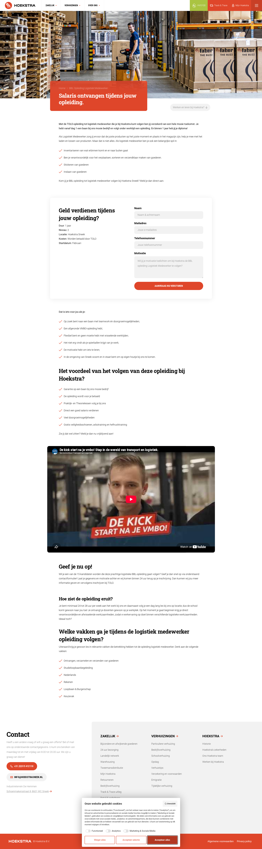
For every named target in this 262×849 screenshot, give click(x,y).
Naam (138, 208)
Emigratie (156, 779)
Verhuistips (157, 767)
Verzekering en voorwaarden (166, 773)
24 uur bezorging (109, 749)
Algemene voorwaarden (221, 841)
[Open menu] (256, 5)
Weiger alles (100, 840)
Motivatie (140, 253)
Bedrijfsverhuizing (110, 785)
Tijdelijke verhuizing (161, 785)
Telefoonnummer (144, 238)
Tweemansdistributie (111, 767)
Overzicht (171, 804)
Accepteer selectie (131, 840)
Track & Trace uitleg (110, 791)
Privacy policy (244, 841)
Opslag (155, 761)
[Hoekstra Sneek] (21, 5)
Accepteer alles (162, 840)
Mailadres (140, 223)
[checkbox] (94, 831)
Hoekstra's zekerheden (214, 749)
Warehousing (107, 761)
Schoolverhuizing (160, 755)
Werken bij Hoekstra (213, 761)
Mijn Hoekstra (107, 773)
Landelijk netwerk (109, 755)
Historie (206, 743)
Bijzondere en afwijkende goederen (118, 743)
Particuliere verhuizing (163, 743)
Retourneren (107, 779)
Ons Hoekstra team (212, 755)
